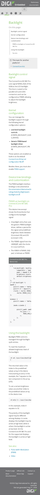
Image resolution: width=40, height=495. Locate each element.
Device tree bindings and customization (19, 39)
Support (30, 474)
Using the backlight (17, 50)
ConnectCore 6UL (19, 66)
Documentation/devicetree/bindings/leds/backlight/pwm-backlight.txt (20, 192)
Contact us (31, 471)
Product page (10, 471)
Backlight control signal (19, 31)
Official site (20, 471)
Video (13, 456)
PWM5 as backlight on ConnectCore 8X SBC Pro (24, 45)
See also (15, 53)
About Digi (20, 474)
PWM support (19, 169)
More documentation (11, 475)
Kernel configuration (18, 35)
